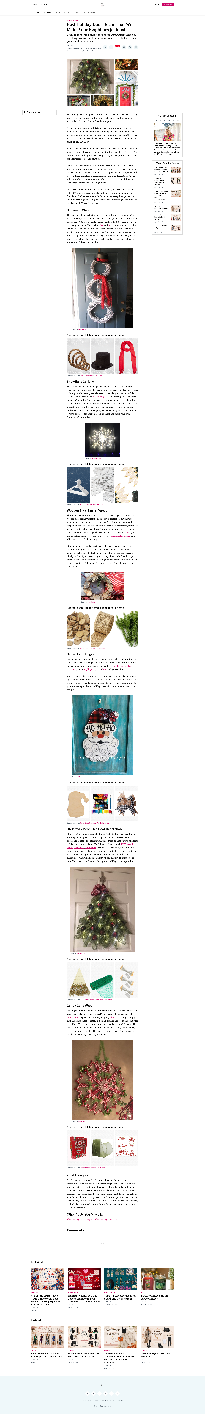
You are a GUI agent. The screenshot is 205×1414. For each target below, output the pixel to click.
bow (104, 669)
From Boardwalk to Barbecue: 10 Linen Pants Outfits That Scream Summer (161, 195)
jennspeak (82, 329)
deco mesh (79, 847)
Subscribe (168, 5)
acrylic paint (89, 669)
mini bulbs (90, 847)
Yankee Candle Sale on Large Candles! (154, 1297)
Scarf (100, 376)
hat (102, 225)
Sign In (158, 4)
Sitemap (120, 1400)
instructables (96, 458)
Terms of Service (101, 1400)
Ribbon (93, 1167)
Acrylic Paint (101, 823)
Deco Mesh (99, 1000)
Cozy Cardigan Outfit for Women (161, 207)
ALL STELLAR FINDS (71, 12)
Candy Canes (85, 1167)
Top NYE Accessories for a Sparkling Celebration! (120, 1297)
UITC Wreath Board (87, 1000)
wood (127, 532)
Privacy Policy (87, 1400)
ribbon (113, 1017)
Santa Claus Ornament (88, 823)
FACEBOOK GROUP (88, 12)
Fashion (71, 1350)
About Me (35, 12)
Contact (112, 1400)
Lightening (101, 504)
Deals (58, 12)
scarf (110, 225)
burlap (127, 536)
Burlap (92, 648)
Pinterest (81, 1121)
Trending (35, 1292)
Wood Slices (84, 648)
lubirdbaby (91, 602)
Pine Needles (100, 648)
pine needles (117, 536)
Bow (108, 823)
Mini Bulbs (108, 1000)
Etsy (79, 777)
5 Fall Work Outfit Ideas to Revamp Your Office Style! (161, 170)
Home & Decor (72, 20)
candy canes (73, 1017)
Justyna (70, 46)
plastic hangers (100, 397)
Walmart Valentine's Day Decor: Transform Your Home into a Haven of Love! (84, 1298)
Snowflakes (91, 504)
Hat (96, 376)
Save (118, 46)
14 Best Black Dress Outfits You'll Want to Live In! (159, 181)
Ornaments (101, 1167)
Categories (47, 12)
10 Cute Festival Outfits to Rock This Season (160, 217)
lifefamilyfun (81, 953)
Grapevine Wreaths (87, 376)
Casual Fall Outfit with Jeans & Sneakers (161, 228)
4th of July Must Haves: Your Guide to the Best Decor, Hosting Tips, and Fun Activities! (46, 1300)
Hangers (83, 504)
